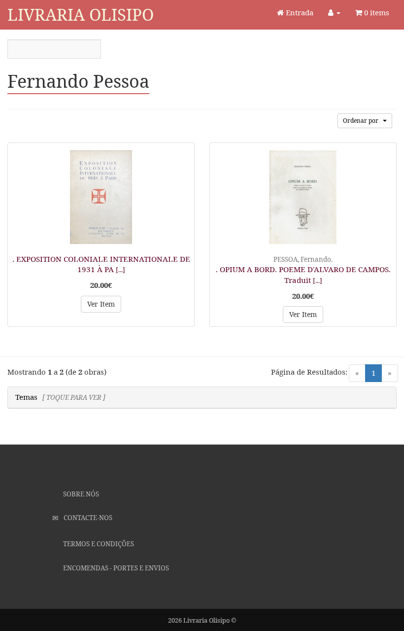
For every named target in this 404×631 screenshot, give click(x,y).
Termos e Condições (98, 543)
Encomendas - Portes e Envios (115, 567)
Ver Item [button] (101, 304)
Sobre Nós (80, 494)
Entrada (298, 12)
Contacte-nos (87, 517)
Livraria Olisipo (80, 14)
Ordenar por (363, 120)
